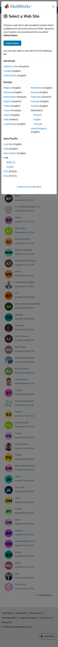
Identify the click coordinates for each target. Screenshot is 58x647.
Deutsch (38, 115)
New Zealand (10, 153)
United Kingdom (39, 128)
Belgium (8, 87)
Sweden (35, 106)
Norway (35, 92)
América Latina (11, 66)
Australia (8, 144)
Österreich (36, 97)
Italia (6, 119)
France (7, 110)
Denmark (8, 92)
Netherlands (37, 87)
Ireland (7, 115)
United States (10, 75)
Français (38, 124)
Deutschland (10, 97)
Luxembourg (10, 124)
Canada (7, 71)
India (6, 148)
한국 (6, 176)
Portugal (35, 101)
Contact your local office (29, 186)
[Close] (53, 6)
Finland (7, 106)
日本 (6, 171)
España (7, 101)
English (37, 119)
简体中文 (10, 162)
